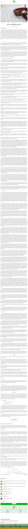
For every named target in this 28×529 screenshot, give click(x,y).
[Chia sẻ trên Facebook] (12, 469)
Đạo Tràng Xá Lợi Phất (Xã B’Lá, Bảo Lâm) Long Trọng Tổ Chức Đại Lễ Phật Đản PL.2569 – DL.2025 (14, 483)
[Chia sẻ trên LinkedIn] (17, 469)
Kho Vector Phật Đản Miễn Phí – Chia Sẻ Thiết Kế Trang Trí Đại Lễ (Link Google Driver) (14, 486)
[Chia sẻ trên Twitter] (13, 469)
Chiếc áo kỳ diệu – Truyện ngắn (7, 491)
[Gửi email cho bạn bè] (14, 469)
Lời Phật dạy (14, 23)
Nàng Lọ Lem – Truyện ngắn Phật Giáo (8, 498)
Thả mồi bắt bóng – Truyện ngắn (7, 488)
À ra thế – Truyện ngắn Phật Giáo (7, 493)
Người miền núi (17, 26)
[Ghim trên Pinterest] (16, 469)
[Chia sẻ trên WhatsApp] (10, 469)
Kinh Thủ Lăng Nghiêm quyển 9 (6, 474)
